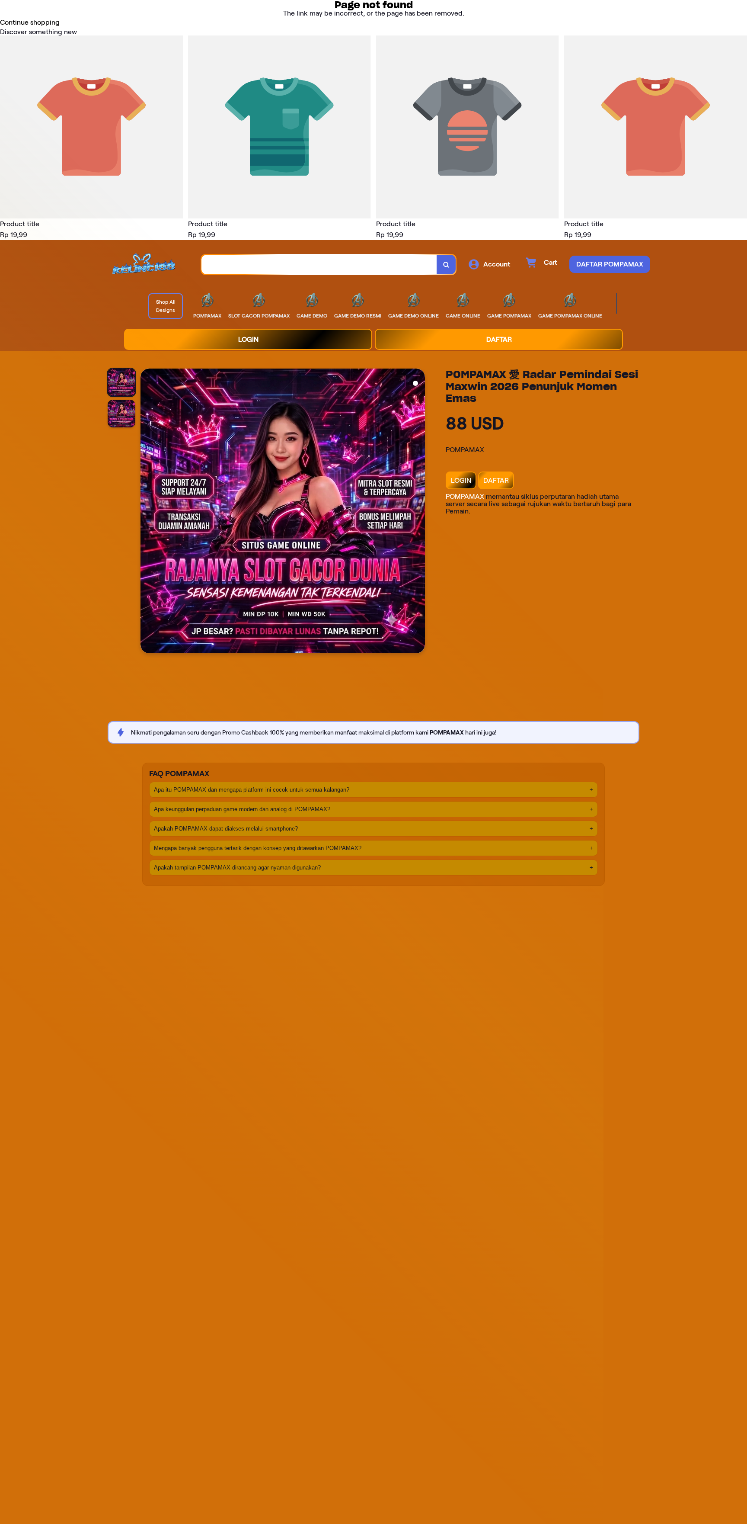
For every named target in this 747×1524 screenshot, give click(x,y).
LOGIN (461, 480)
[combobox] (319, 264)
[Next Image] (418, 512)
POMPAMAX (465, 496)
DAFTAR (496, 480)
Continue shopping (30, 22)
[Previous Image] (147, 512)
